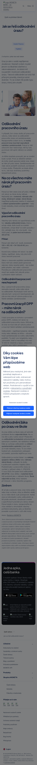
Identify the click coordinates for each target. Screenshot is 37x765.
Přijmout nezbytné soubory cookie (18, 413)
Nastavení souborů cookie (18, 402)
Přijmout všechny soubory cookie (18, 408)
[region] (18, 382)
